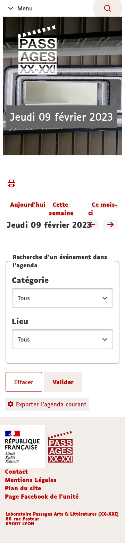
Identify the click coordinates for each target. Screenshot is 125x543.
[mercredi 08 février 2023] (92, 225)
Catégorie (30, 280)
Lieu (20, 321)
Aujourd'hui (27, 204)
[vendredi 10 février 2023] (110, 225)
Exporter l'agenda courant (51, 404)
